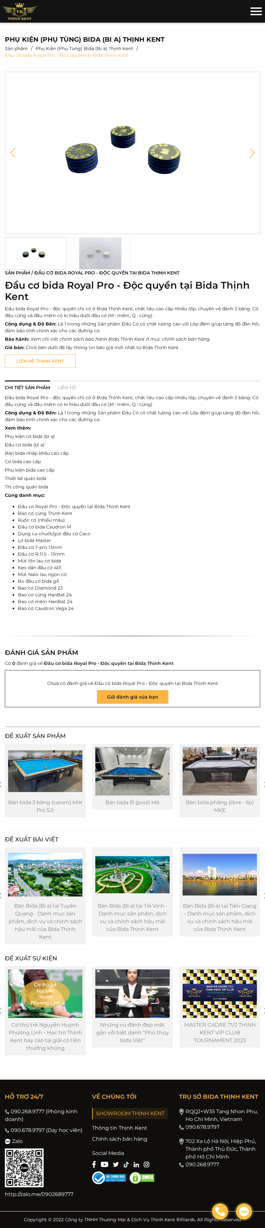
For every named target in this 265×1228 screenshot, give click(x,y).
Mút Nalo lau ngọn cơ (42, 574)
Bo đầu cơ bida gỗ (38, 581)
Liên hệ (67, 387)
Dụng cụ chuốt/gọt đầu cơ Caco (54, 534)
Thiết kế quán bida (25, 478)
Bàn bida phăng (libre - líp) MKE (220, 806)
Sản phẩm (16, 48)
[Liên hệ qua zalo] (244, 1211)
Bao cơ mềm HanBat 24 (45, 601)
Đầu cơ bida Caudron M (44, 527)
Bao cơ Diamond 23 (40, 588)
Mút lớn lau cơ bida (39, 561)
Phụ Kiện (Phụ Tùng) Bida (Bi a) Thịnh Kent (84, 48)
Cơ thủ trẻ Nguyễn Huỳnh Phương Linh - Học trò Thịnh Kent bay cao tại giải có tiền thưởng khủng (45, 1036)
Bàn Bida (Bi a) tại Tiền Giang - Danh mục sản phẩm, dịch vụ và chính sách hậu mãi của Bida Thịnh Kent (220, 917)
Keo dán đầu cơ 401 (39, 568)
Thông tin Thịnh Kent (119, 1128)
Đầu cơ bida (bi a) (25, 445)
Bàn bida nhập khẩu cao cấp (37, 453)
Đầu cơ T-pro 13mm (40, 547)
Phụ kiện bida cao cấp (29, 470)
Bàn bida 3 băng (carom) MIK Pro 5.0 (45, 806)
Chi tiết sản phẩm (27, 387)
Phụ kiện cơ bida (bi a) (30, 436)
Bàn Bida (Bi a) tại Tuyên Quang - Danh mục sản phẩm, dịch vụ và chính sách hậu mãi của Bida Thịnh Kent (45, 921)
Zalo (17, 1141)
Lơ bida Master (34, 540)
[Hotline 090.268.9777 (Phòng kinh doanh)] (220, 1211)
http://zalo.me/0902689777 (39, 1194)
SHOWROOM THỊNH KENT (130, 1113)
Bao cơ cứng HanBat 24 (45, 595)
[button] (12, 153)
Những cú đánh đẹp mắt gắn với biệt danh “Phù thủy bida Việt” (132, 1032)
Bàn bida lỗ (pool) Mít (132, 802)
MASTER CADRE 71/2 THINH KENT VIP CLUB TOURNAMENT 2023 (220, 1032)
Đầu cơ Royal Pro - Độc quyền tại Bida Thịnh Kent (74, 506)
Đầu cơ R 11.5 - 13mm (41, 554)
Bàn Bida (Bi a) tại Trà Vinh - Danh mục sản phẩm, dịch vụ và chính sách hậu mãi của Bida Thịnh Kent (133, 917)
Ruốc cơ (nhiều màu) (41, 520)
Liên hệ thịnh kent (40, 361)
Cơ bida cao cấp (23, 462)
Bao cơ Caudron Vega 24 (46, 608)
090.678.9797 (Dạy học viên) (46, 1130)
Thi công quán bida (26, 487)
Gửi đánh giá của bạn (132, 697)
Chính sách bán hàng (119, 1139)
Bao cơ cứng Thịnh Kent (45, 513)
